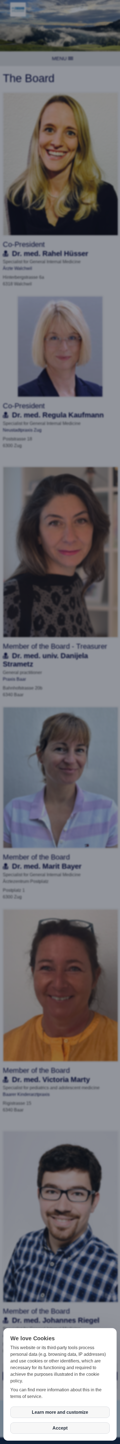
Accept (60, 1428)
